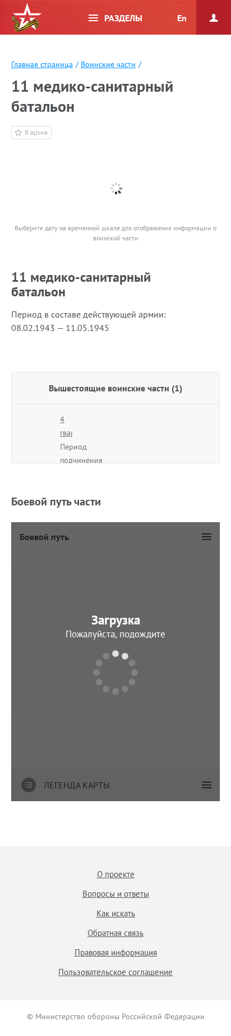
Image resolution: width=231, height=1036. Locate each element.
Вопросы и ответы (115, 893)
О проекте (116, 874)
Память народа (26, 17)
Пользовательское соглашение (115, 972)
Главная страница (42, 64)
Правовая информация (116, 952)
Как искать (115, 913)
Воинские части (108, 64)
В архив (36, 132)
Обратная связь (115, 933)
